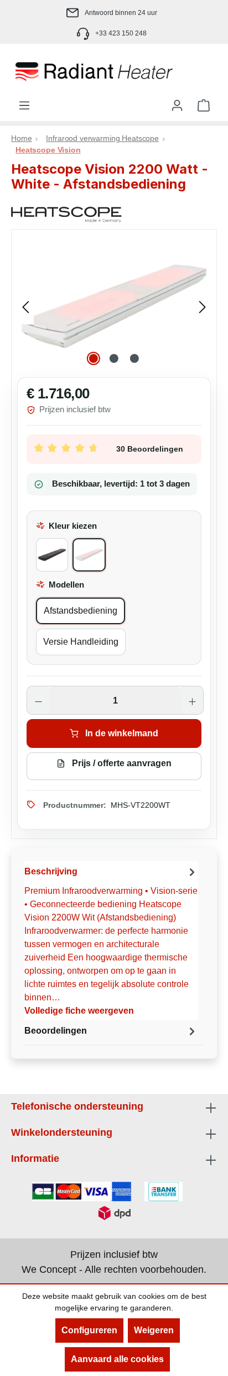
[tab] (111, 940)
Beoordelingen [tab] (55, 1030)
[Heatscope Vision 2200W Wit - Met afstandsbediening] (114, 306)
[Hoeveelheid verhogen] (192, 700)
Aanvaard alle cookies (117, 1359)
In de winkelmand (120, 733)
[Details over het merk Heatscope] (114, 214)
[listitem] (114, 12)
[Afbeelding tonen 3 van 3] (134, 358)
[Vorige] (25, 306)
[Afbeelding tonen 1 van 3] (93, 358)
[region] (114, 306)
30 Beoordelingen (149, 448)
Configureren (89, 1330)
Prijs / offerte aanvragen (121, 763)
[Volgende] (202, 306)
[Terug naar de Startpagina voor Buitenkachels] (114, 71)
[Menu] (24, 105)
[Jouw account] (177, 105)
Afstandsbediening (80, 610)
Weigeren (154, 1330)
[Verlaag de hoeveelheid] (38, 700)
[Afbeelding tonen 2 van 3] (114, 358)
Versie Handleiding (80, 641)
